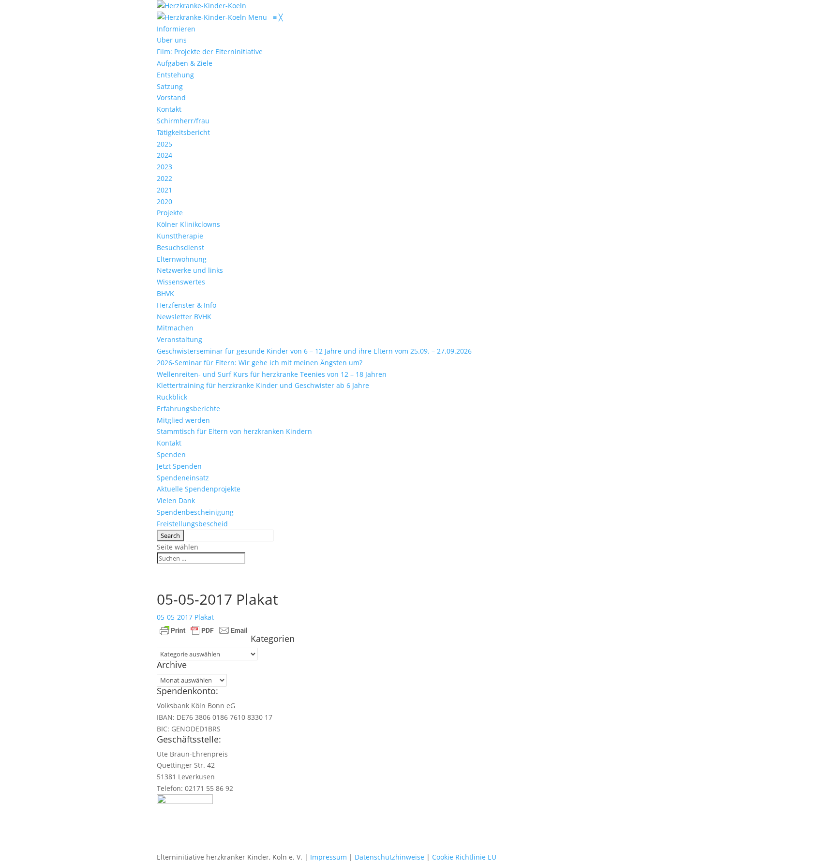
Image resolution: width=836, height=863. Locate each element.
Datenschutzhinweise (389, 857)
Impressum (328, 857)
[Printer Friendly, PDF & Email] (204, 629)
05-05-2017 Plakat (185, 617)
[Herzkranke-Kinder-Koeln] (202, 17)
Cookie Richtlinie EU (464, 857)
